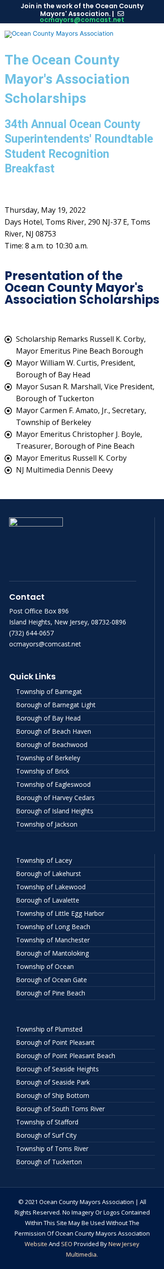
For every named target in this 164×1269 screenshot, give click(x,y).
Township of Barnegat (49, 691)
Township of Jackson (46, 824)
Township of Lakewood (51, 886)
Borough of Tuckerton (49, 1161)
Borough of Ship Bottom (52, 1095)
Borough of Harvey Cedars (55, 797)
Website (36, 1244)
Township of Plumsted (49, 1029)
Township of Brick (42, 771)
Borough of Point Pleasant (55, 1042)
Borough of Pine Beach (50, 993)
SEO (66, 1244)
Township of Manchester (53, 940)
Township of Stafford (47, 1122)
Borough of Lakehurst (48, 873)
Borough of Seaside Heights (57, 1069)
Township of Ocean (45, 966)
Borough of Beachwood (51, 744)
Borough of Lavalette (47, 900)
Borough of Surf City (46, 1135)
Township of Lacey (44, 860)
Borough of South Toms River (60, 1108)
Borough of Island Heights (54, 811)
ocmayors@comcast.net (82, 19)
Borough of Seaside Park (53, 1082)
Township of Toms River (52, 1148)
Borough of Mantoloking (52, 953)
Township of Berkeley (48, 757)
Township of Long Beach (53, 926)
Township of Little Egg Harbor (60, 913)
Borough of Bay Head (48, 718)
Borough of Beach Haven (53, 731)
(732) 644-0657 (31, 633)
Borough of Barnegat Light (56, 704)
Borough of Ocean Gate (51, 979)
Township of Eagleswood (53, 784)
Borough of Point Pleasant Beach (65, 1055)
